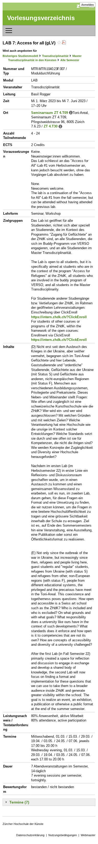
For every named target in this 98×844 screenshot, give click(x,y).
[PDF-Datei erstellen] (64, 43)
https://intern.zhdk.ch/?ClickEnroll (59, 317)
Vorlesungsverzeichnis (41, 17)
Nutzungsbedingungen (62, 835)
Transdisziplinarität (55, 55)
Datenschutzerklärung (30, 835)
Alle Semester (69, 60)
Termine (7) (19, 802)
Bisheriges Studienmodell (20, 55)
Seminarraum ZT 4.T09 (49, 113)
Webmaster (88, 835)
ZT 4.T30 (50, 126)
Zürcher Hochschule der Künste (23, 823)
